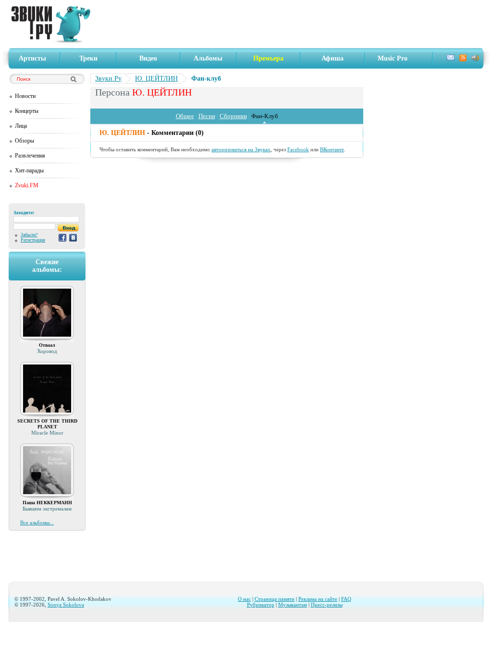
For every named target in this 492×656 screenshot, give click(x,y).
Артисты (32, 58)
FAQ (346, 599)
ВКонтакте (332, 149)
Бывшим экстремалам (47, 508)
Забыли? (29, 234)
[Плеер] (475, 59)
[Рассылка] (451, 59)
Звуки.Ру (108, 78)
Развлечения (30, 155)
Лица (21, 125)
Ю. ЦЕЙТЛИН (156, 78)
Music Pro (392, 58)
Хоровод (47, 351)
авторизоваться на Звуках (241, 149)
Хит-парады (29, 170)
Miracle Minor (47, 433)
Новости (25, 96)
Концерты (26, 111)
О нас (244, 599)
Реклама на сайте (317, 599)
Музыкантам (292, 604)
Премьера (268, 58)
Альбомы (208, 58)
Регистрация (33, 240)
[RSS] (463, 59)
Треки (88, 58)
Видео (148, 58)
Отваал (47, 345)
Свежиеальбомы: (47, 265)
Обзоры (24, 140)
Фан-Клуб (264, 116)
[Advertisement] (290, 24)
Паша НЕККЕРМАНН (47, 502)
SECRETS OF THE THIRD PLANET (47, 423)
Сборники (233, 116)
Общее (185, 116)
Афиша (332, 58)
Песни (206, 116)
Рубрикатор (260, 604)
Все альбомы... (37, 522)
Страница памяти (275, 599)
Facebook (298, 149)
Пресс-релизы (327, 604)
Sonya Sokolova (66, 604)
